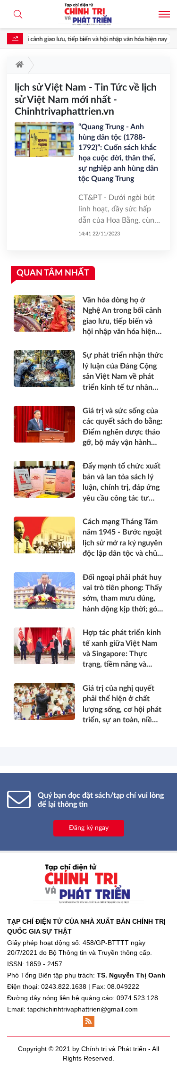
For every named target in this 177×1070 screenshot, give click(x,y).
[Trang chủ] (17, 65)
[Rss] (88, 1021)
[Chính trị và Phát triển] (88, 14)
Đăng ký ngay (89, 828)
